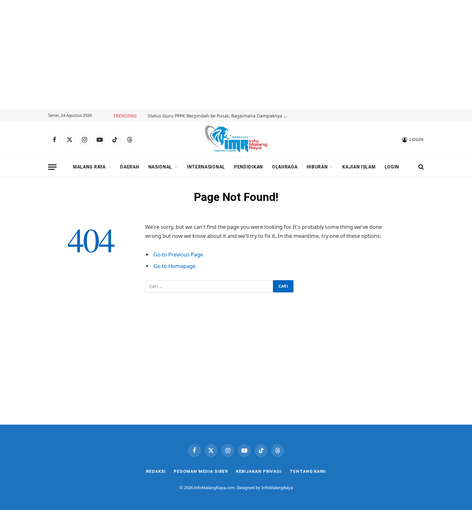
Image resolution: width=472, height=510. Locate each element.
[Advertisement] (236, 54)
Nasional (160, 166)
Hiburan (317, 166)
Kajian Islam (358, 166)
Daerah (129, 166)
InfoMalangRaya (277, 487)
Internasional (206, 166)
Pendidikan (248, 166)
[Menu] (52, 167)
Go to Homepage (174, 266)
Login (392, 166)
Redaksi (156, 471)
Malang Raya (89, 166)
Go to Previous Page (178, 254)
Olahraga (285, 166)
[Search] (420, 167)
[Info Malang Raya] (236, 139)
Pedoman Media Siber (201, 471)
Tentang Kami (308, 471)
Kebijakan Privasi (259, 471)
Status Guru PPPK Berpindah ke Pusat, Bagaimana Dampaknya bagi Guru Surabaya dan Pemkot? (220, 116)
